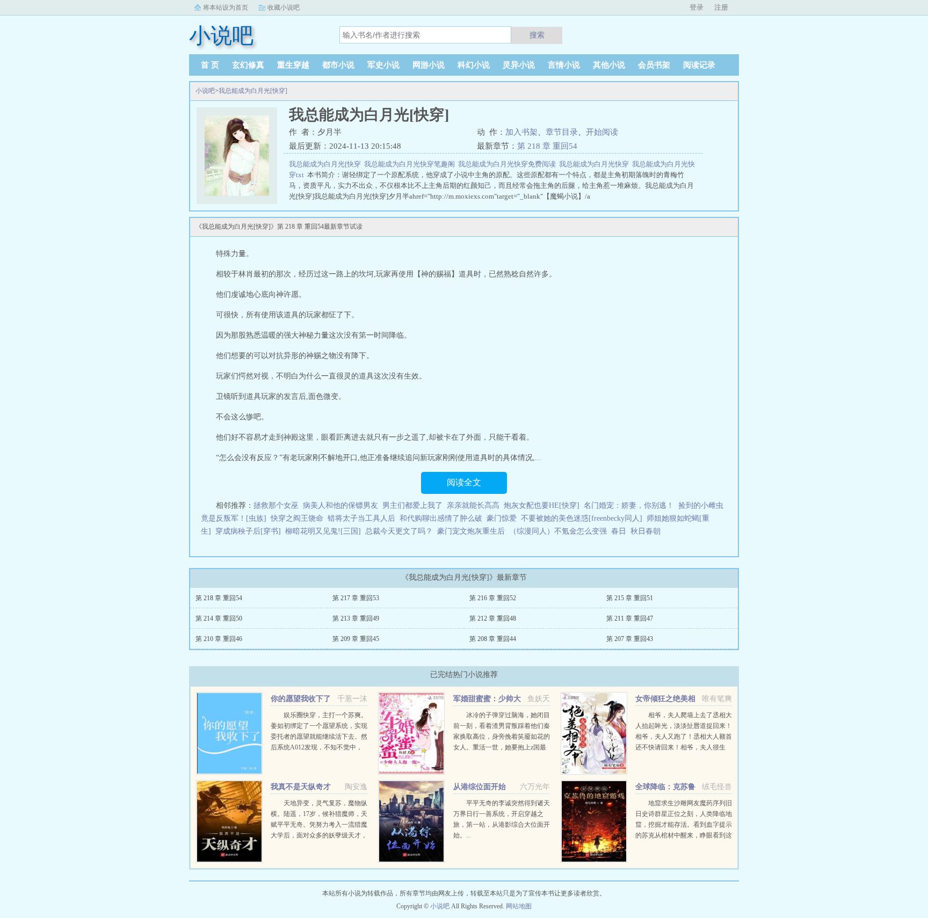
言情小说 (564, 65)
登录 (697, 7)
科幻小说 (474, 65)
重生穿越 (293, 65)
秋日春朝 (645, 531)
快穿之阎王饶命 (297, 518)
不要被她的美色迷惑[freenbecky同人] (581, 518)
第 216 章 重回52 (492, 598)
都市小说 (338, 65)
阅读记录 (699, 65)
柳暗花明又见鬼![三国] (323, 531)
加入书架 (521, 132)
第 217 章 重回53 (355, 598)
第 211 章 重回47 (629, 618)
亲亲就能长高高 (473, 505)
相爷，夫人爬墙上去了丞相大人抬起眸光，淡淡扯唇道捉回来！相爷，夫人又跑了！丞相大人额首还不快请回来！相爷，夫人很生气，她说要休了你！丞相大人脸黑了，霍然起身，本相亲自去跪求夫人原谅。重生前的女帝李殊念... (683, 747)
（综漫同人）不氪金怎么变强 (558, 531)
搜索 (537, 35)
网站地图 (519, 906)
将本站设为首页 (225, 7)
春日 (618, 531)
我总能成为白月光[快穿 (326, 164)
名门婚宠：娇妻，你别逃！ (629, 505)
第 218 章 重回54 (547, 146)
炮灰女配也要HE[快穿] (541, 505)
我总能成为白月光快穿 (595, 164)
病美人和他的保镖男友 (340, 505)
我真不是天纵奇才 (301, 787)
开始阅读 (602, 132)
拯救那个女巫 (276, 505)
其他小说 (609, 65)
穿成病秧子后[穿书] (248, 531)
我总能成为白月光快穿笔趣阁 (411, 164)
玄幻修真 (248, 65)
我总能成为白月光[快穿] (253, 90)
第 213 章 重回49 (355, 618)
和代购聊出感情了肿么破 (441, 518)
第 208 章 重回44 (492, 639)
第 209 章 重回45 (355, 639)
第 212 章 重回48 (492, 618)
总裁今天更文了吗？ (399, 531)
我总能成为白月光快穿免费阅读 (508, 164)
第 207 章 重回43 (629, 639)
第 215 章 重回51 (629, 598)
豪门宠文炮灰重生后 (471, 531)
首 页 (210, 65)
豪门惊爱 (502, 518)
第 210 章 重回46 (218, 639)
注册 (721, 7)
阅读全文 (464, 482)
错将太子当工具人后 (361, 518)
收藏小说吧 (283, 7)
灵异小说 (519, 65)
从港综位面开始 (479, 787)
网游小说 (428, 65)
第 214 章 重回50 (218, 618)
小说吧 (205, 90)
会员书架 (654, 65)
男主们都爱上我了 (412, 505)
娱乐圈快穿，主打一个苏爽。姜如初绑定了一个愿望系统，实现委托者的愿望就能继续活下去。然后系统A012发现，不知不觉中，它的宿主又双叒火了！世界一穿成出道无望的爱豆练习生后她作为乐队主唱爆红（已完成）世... (319, 747)
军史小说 (383, 65)
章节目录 (562, 132)
